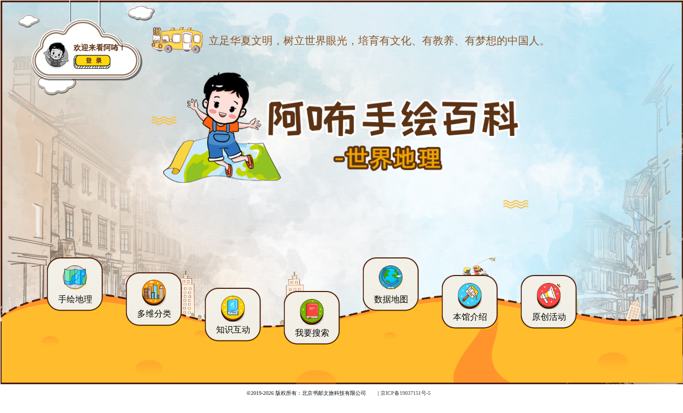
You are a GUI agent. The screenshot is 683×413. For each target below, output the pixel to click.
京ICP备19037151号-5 (405, 393)
